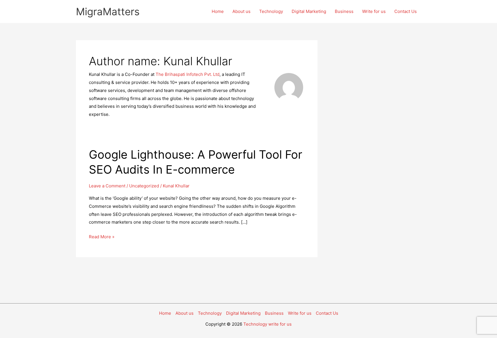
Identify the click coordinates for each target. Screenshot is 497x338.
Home (218, 11)
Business (344, 11)
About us (241, 11)
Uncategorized (144, 186)
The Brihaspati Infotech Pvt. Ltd (187, 74)
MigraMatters (107, 11)
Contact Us (405, 11)
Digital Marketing (309, 11)
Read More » (101, 237)
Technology (271, 11)
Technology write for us (267, 324)
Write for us (374, 11)
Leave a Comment (107, 186)
